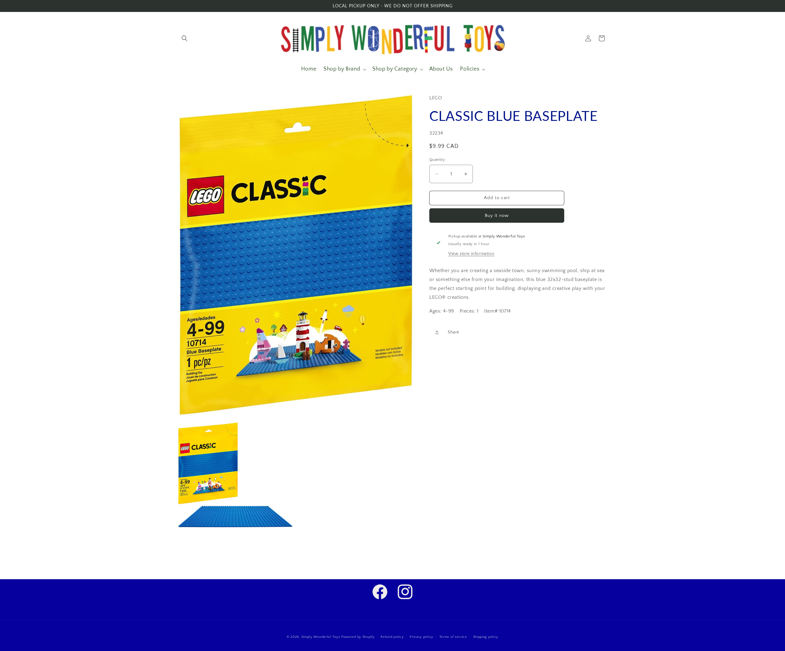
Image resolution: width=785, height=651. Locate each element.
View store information (471, 253)
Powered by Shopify (358, 637)
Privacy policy (421, 636)
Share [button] (453, 332)
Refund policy (392, 636)
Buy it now (497, 215)
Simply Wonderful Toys (320, 637)
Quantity (437, 159)
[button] (184, 38)
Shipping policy (486, 636)
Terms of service (453, 636)
